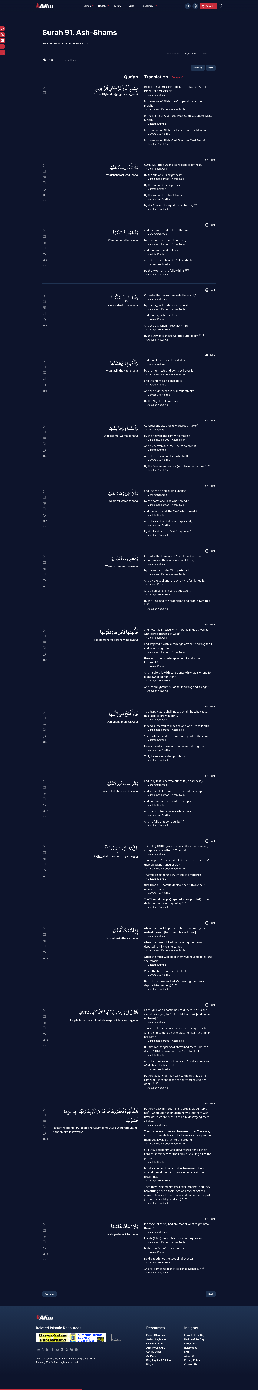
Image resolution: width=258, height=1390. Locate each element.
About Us (189, 1355)
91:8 (44, 660)
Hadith (102, 5)
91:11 (45, 876)
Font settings (69, 59)
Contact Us (190, 1364)
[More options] (44, 103)
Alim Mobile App (155, 1347)
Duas (131, 5)
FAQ (186, 1351)
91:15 (45, 1254)
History (117, 5)
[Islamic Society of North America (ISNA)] (121, 1337)
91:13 (45, 1040)
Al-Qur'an (58, 43)
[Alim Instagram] (62, 1349)
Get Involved (153, 1351)
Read (50, 59)
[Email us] (38, 1349)
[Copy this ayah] (44, 200)
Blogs (149, 1364)
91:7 (44, 586)
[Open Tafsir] (44, 92)
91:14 (45, 1139)
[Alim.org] (45, 5)
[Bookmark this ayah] (44, 182)
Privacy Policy (192, 1360)
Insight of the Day (194, 1335)
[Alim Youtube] (57, 1349)
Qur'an (87, 5)
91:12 (45, 958)
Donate (210, 6)
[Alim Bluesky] (71, 1349)
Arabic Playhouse (156, 1339)
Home (45, 43)
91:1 (44, 195)
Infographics (191, 1343)
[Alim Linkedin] (47, 1349)
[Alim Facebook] (52, 1349)
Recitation (173, 53)
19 (210, 139)
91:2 (44, 260)
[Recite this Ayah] (44, 165)
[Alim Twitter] (43, 1349)
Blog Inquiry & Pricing (158, 1360)
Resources (148, 5)
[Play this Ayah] (46, 87)
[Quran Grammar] (44, 177)
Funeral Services (155, 1335)
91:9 (44, 741)
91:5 (44, 456)
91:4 (44, 390)
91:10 (45, 811)
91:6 (44, 521)
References (190, 1347)
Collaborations (154, 1343)
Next (210, 67)
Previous (197, 67)
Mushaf (207, 53)
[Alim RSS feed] (76, 1349)
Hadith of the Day (194, 1339)
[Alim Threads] (66, 1349)
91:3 (44, 325)
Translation (191, 53)
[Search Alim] (188, 6)
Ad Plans (151, 1355)
